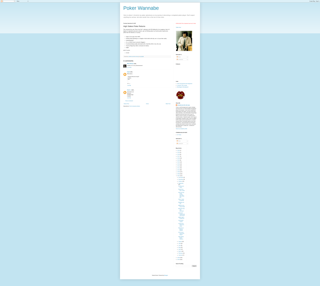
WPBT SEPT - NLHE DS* (181, 218)
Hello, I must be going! (181, 200)
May (179, 247)
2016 (178, 158)
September (181, 183)
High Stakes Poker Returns (181, 238)
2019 (178, 152)
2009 (178, 171)
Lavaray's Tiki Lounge (182, 85)
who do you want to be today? (181, 233)
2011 (178, 167)
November (181, 179)
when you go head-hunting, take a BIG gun (181, 195)
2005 (178, 259)
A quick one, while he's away (181, 225)
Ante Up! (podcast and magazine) (184, 83)
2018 (178, 154)
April (179, 249)
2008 (178, 173)
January (180, 255)
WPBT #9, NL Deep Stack (181, 206)
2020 (178, 150)
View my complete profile (181, 128)
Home (147, 103)
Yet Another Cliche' (181, 221)
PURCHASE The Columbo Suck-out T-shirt (186, 23)
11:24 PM (129, 67)
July (179, 243)
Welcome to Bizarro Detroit (181, 229)
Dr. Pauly (179, 134)
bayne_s (129, 90)
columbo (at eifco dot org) (184, 105)
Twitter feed (178, 27)
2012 (178, 166)
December (181, 177)
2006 (178, 257)
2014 (178, 162)
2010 (178, 169)
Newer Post (126, 103)
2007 (178, 175)
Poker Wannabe (141, 8)
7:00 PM (129, 85)
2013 (178, 164)
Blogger (166, 275)
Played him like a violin (181, 190)
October (180, 181)
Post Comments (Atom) (135, 106)
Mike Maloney (130, 63)
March (180, 251)
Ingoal (128, 71)
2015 (178, 160)
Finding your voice (181, 187)
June (179, 245)
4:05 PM (129, 98)
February (180, 253)
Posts (179, 57)
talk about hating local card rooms (181, 214)
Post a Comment (129, 100)
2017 (178, 156)
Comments (180, 59)
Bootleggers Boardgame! (182, 87)
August (180, 241)
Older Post (168, 103)
